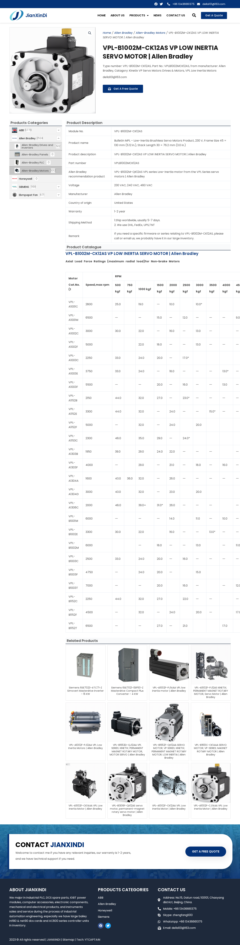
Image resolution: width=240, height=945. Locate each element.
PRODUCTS (137, 15)
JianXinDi (36, 15)
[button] (194, 15)
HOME (102, 15)
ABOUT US (118, 15)
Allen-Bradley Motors (150, 33)
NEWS (157, 15)
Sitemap (68, 940)
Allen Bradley (123, 33)
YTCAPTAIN (92, 940)
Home (107, 33)
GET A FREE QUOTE (205, 851)
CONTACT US (175, 15)
